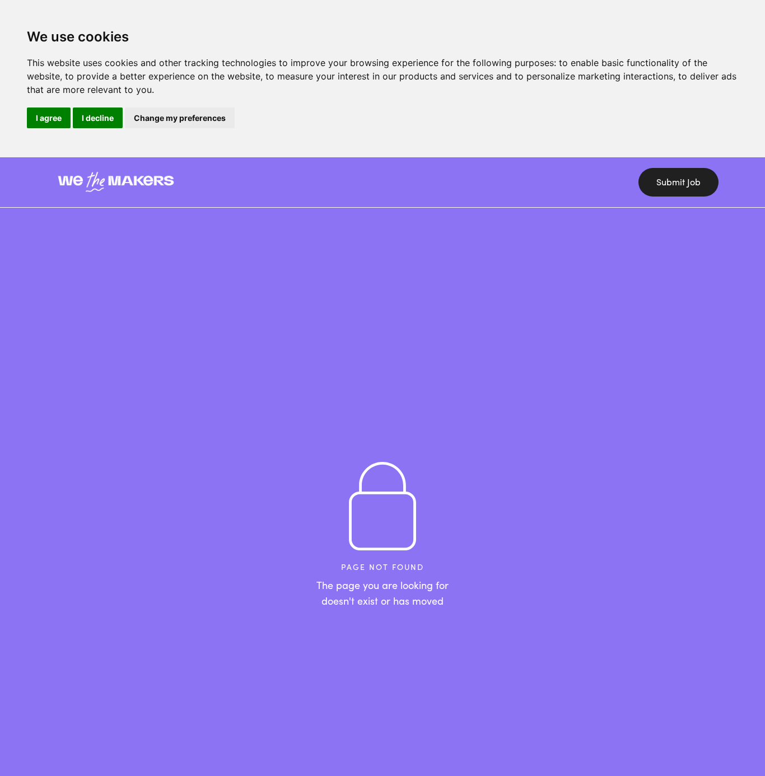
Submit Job (678, 182)
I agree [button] (49, 118)
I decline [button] (98, 118)
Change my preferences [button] (180, 118)
